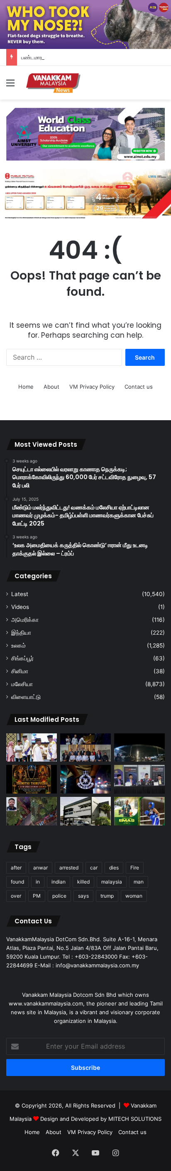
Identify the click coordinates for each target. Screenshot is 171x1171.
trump (107, 896)
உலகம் (18, 645)
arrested (68, 867)
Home (26, 386)
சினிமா (19, 671)
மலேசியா (22, 684)
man (139, 882)
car (94, 867)
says (83, 896)
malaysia (111, 882)
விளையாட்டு (26, 697)
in (38, 882)
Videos (20, 607)
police (59, 896)
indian (58, 882)
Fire (134, 867)
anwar (40, 867)
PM (37, 896)
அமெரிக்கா (25, 619)
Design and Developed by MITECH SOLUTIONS (100, 1118)
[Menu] (10, 85)
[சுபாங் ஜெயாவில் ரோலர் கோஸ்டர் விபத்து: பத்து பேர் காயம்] (31, 811)
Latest (19, 594)
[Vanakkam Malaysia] (54, 83)
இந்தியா (21, 632)
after (16, 867)
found (17, 882)
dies (114, 867)
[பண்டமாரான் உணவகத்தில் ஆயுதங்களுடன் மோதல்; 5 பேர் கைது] (139, 747)
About (51, 386)
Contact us (139, 386)
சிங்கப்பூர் (22, 658)
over (16, 896)
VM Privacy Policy (92, 386)
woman (133, 896)
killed (83, 882)
